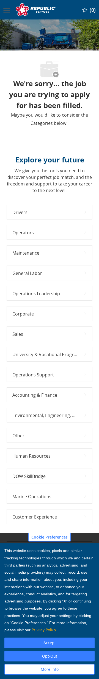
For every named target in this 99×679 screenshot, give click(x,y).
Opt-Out (49, 656)
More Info (50, 669)
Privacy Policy (44, 629)
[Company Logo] (36, 9)
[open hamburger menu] (6, 9)
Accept (49, 642)
